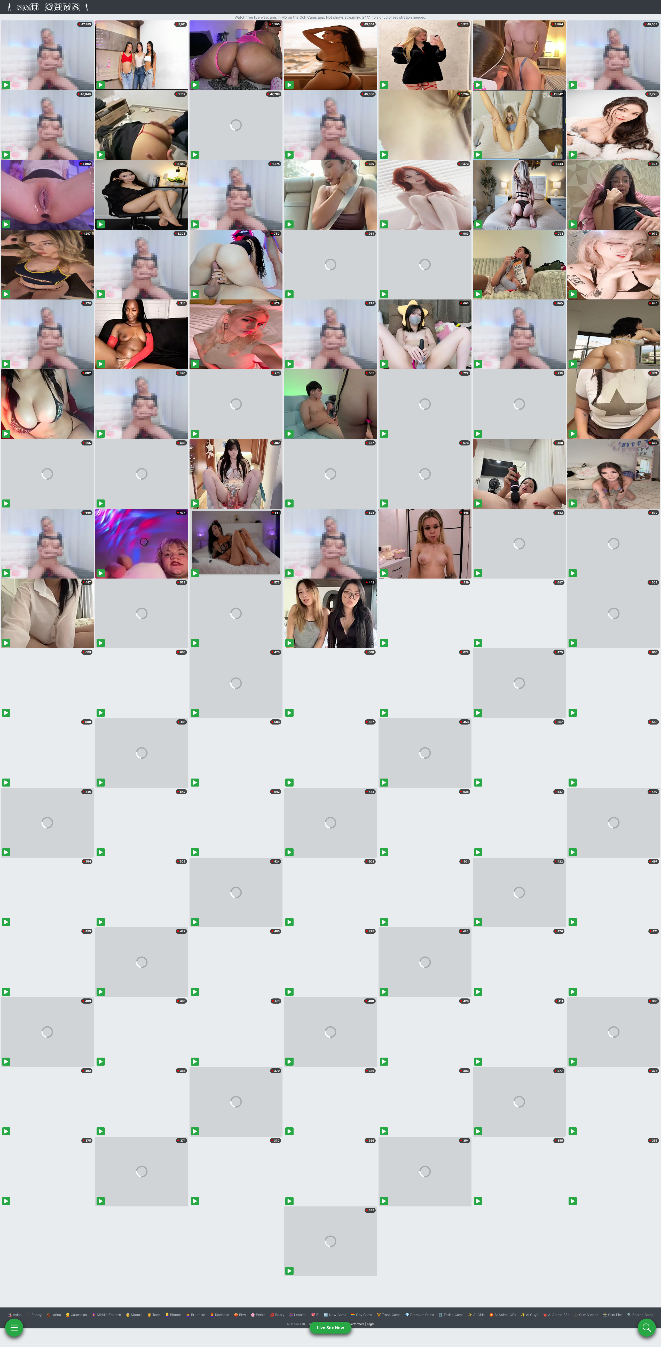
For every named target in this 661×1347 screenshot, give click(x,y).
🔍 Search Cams (640, 1315)
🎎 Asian (15, 1315)
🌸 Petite (258, 1315)
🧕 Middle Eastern (106, 1315)
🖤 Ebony (34, 1315)
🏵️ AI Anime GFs (502, 1315)
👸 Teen (153, 1315)
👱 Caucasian (76, 1315)
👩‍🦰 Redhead (219, 1315)
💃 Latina (53, 1315)
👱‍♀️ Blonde (173, 1315)
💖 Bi (315, 1315)
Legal (370, 1324)
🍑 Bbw (240, 1315)
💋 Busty (277, 1315)
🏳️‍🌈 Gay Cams (361, 1315)
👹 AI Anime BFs (556, 1315)
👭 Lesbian (297, 1315)
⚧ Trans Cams (388, 1315)
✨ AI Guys (529, 1315)
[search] (647, 1328)
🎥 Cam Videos (586, 1315)
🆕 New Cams (335, 1315)
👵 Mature (134, 1315)
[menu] (14, 1328)
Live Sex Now (330, 1327)
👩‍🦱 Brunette (195, 1315)
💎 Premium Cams (419, 1315)
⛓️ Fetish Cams (451, 1315)
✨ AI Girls (476, 1315)
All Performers (354, 1324)
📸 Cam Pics (613, 1315)
